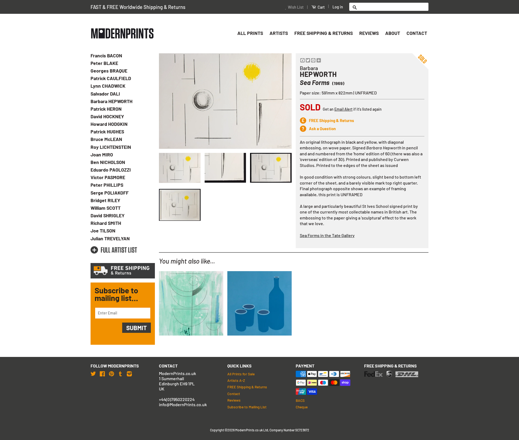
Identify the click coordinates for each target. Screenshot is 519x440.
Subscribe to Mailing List (247, 407)
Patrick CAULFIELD (111, 78)
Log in (337, 7)
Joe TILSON (103, 231)
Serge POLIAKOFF (110, 193)
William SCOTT (106, 208)
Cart (321, 7)
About (392, 33)
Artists (279, 33)
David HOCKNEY (107, 116)
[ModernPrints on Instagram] (129, 373)
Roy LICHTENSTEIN (111, 147)
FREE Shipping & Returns (323, 33)
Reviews (369, 33)
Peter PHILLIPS (107, 185)
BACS (300, 400)
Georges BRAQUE (109, 71)
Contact (417, 33)
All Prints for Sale (241, 374)
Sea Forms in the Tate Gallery (327, 235)
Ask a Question (322, 128)
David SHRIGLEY (108, 215)
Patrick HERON (106, 109)
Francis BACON (106, 55)
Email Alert (343, 109)
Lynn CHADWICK (108, 86)
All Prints (250, 33)
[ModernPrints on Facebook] (102, 373)
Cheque (302, 407)
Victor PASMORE (108, 177)
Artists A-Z (236, 380)
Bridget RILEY (105, 200)
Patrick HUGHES (107, 131)
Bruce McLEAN (106, 139)
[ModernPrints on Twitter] (93, 373)
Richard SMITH (106, 223)
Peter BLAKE (104, 63)
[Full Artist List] (114, 250)
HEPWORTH (318, 74)
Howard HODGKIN (109, 124)
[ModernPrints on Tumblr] (120, 373)
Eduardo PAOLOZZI (111, 170)
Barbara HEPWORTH (111, 101)
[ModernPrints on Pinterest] (111, 373)
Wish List (296, 7)
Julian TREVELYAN (110, 238)
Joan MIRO (102, 154)
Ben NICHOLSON (108, 162)
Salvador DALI (105, 94)
